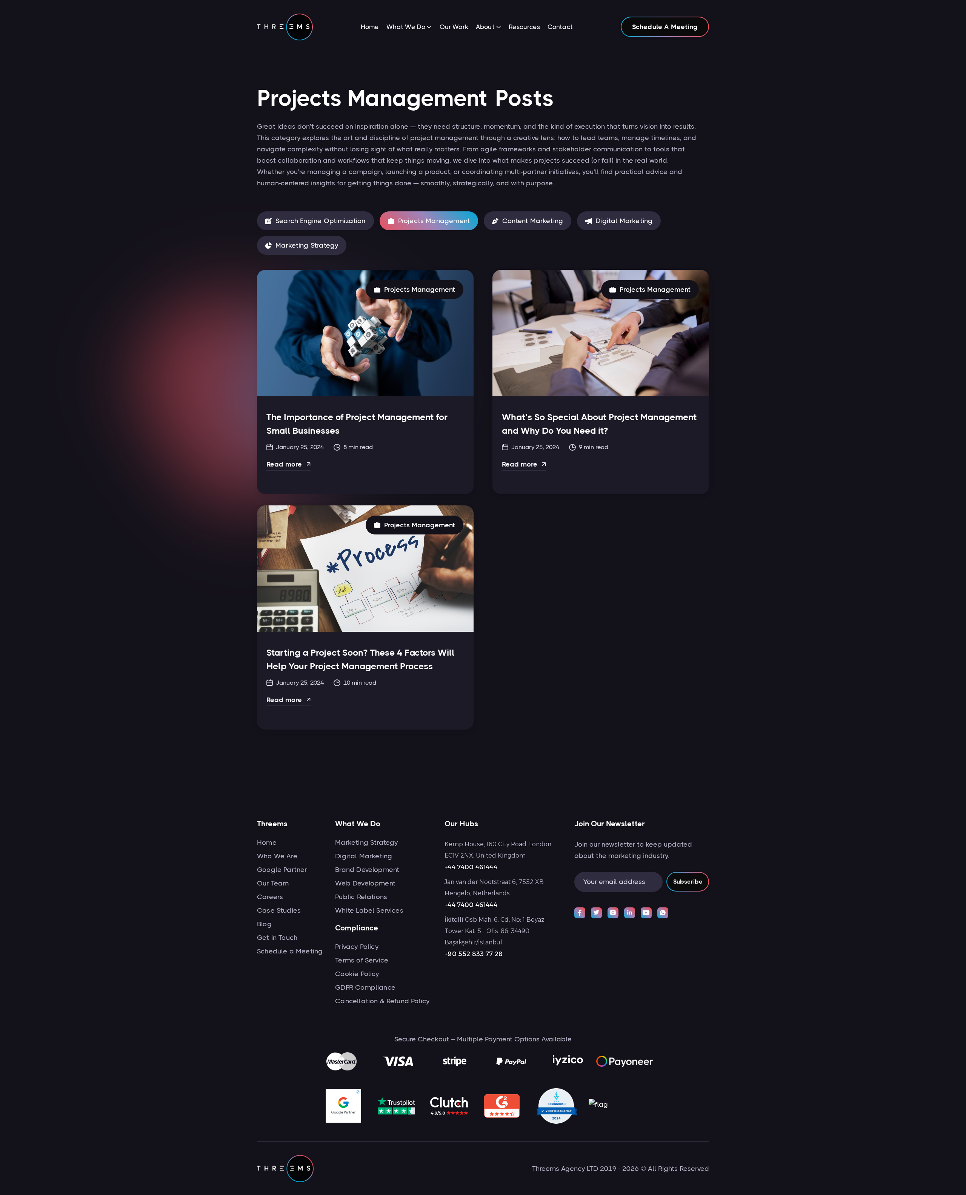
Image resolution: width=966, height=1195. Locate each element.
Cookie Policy (357, 974)
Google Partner (282, 869)
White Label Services (369, 910)
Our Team (273, 883)
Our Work (454, 27)
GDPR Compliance (365, 987)
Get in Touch (277, 937)
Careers (270, 897)
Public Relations (361, 897)
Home (370, 27)
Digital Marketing (363, 856)
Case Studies (279, 910)
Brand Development (367, 869)
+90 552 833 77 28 (474, 954)
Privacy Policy (356, 946)
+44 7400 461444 (471, 867)
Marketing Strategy (366, 842)
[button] (409, 27)
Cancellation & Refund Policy (382, 1001)
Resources (524, 27)
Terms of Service (361, 960)
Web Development (365, 883)
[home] (285, 27)
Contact (560, 27)
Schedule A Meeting (665, 27)
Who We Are (277, 856)
